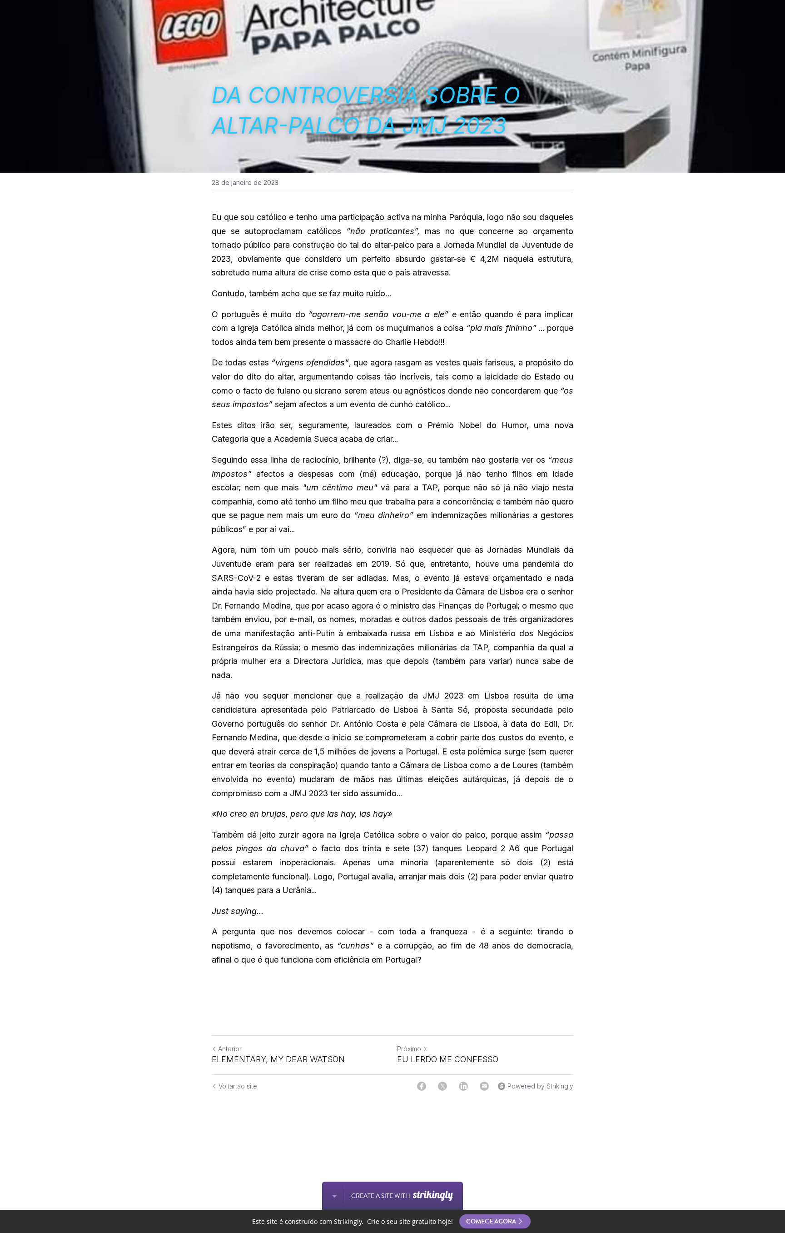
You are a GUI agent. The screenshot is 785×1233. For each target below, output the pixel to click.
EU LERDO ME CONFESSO (447, 1059)
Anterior (230, 1049)
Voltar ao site (238, 1086)
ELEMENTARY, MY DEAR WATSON (278, 1059)
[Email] (484, 1086)
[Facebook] (421, 1086)
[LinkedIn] (463, 1086)
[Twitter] (442, 1086)
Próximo (409, 1049)
